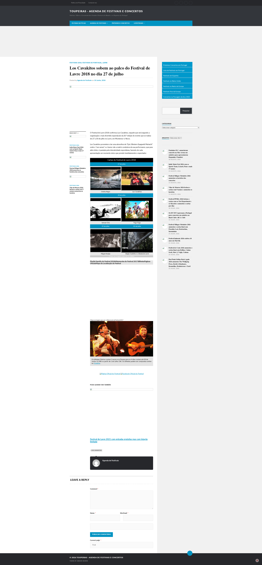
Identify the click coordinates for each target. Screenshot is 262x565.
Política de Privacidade (78, 3)
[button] (102, 261)
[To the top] (189, 553)
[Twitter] (181, 3)
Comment (94, 489)
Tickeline (97, 363)
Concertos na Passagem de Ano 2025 (176, 97)
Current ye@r (95, 540)
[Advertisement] (131, 41)
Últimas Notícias (79, 23)
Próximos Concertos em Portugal (175, 65)
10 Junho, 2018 (99, 80)
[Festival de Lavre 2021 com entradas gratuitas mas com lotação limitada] (121, 390)
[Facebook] (176, 3)
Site (121, 513)
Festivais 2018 (76, 63)
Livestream (138, 23)
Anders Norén (82, 561)
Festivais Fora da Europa (172, 91)
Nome (93, 513)
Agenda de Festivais (98, 23)
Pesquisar (186, 111)
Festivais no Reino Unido (172, 81)
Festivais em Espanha (170, 75)
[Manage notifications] (257, 560)
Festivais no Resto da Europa (173, 86)
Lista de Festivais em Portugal (173, 70)
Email (125, 513)
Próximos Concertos (121, 23)
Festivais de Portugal (92, 63)
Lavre (105, 63)
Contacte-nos (92, 3)
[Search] (190, 3)
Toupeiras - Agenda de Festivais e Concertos (106, 11)
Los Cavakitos (96, 450)
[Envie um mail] (186, 3)
